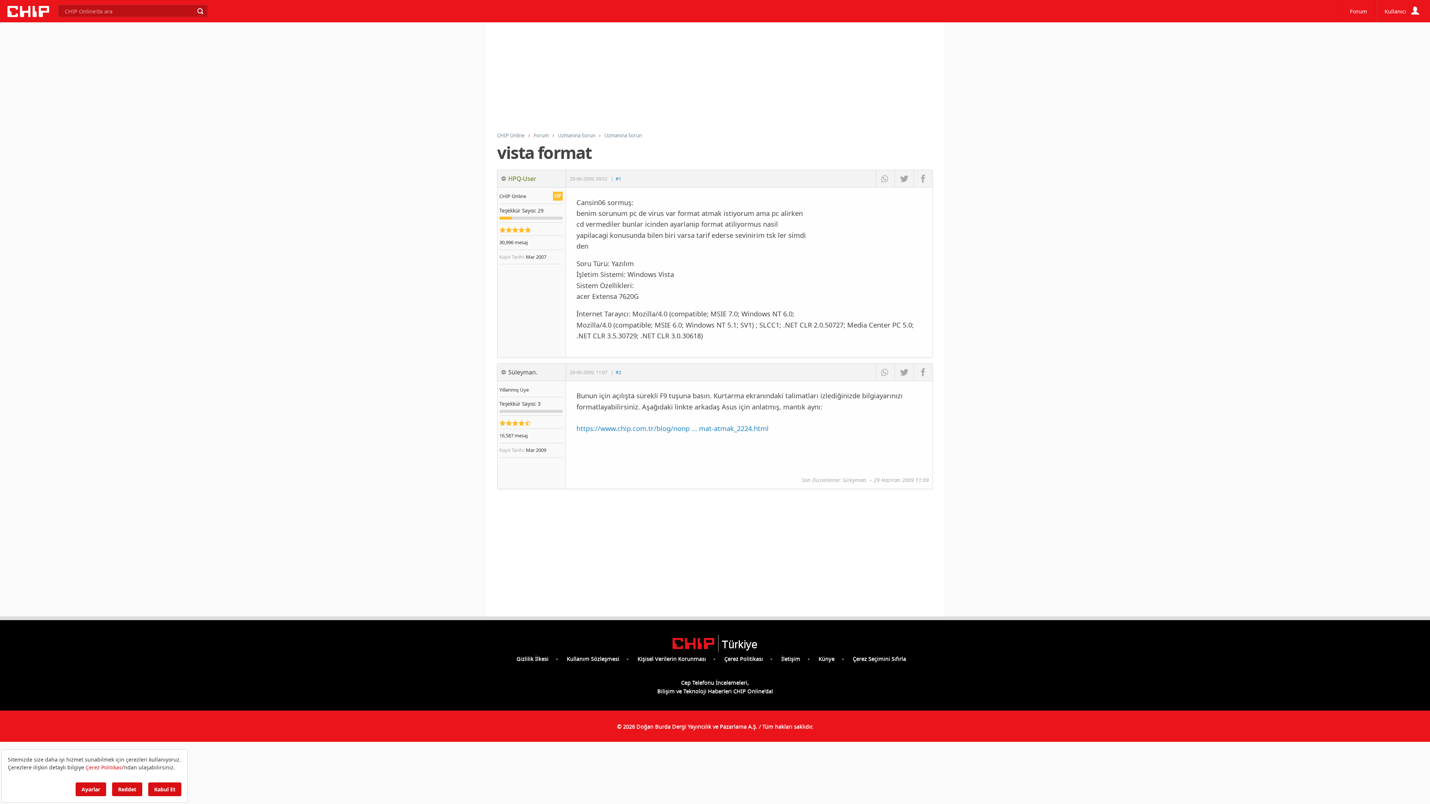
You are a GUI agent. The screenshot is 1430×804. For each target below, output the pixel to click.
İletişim (790, 658)
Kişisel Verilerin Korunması (672, 658)
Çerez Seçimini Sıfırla (879, 658)
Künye (827, 658)
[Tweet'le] (903, 178)
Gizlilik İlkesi (533, 658)
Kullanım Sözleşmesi (593, 658)
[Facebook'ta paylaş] (922, 178)
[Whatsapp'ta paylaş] (885, 178)
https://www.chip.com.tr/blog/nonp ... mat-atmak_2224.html (672, 428)
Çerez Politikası (743, 658)
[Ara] (200, 11)
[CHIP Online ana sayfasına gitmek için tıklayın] (28, 15)
